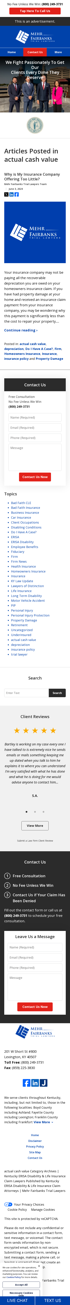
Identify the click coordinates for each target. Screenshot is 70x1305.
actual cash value (33, 344)
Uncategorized (22, 630)
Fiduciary (17, 552)
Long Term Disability (26, 596)
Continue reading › (20, 330)
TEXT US (52, 1300)
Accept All (21, 1284)
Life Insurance (21, 591)
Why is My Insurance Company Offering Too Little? (32, 176)
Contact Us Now (35, 477)
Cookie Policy (17, 1209)
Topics (10, 494)
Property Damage (49, 359)
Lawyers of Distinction (27, 586)
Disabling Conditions (26, 527)
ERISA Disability (22, 542)
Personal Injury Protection (30, 615)
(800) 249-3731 (32, 1062)
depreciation (14, 349)
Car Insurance (21, 517)
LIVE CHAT (17, 1300)
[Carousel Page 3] (43, 812)
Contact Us (35, 52)
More (58, 52)
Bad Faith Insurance (25, 508)
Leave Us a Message (35, 936)
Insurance (49, 354)
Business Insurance (25, 512)
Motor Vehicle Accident (28, 600)
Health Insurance (23, 566)
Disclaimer (35, 1141)
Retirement (19, 625)
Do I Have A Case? (39, 349)
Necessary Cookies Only (21, 1294)
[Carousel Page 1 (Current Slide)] (26, 812)
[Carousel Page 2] (35, 812)
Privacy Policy (35, 1146)
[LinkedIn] (35, 1083)
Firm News (19, 561)
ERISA (15, 537)
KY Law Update (22, 581)
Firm (58, 349)
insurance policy (16, 359)
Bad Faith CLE (21, 503)
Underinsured (21, 635)
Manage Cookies (43, 1209)
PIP (13, 605)
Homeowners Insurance (22, 354)
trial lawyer (19, 654)
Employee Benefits (24, 547)
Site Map (35, 1152)
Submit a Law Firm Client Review (35, 840)
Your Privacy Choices (29, 1204)
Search (57, 693)
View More (35, 826)
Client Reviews (35, 716)
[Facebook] (26, 1083)
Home (12, 52)
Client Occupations (25, 522)
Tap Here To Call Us (35, 11)
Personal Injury (22, 610)
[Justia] (43, 1083)
